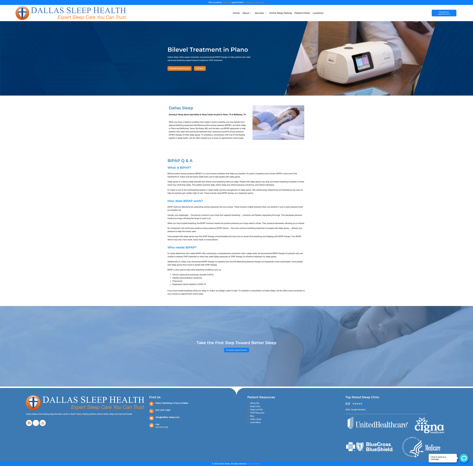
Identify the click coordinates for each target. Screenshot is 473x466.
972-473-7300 (162, 410)
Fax (157, 424)
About (245, 13)
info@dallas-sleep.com (167, 417)
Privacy (250, 464)
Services (259, 13)
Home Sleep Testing (280, 13)
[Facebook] (29, 423)
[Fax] (151, 425)
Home (236, 13)
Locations (318, 13)
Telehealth (226, 2)
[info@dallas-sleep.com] (151, 418)
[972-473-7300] (151, 411)
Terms (258, 464)
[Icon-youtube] (43, 423)
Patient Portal (302, 13)
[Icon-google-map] (36, 423)
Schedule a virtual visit (254, 2)
